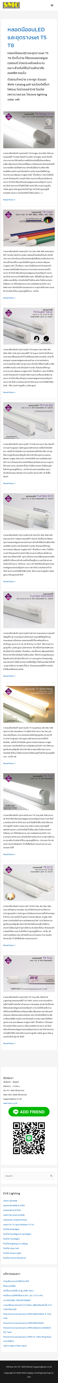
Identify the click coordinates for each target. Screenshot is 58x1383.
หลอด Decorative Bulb (14, 1215)
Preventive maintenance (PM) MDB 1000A (23, 1323)
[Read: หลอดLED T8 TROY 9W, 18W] (29, 973)
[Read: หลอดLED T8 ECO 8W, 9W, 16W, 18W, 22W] (29, 882)
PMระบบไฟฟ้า (9, 1286)
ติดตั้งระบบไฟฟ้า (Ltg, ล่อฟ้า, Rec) (18, 1290)
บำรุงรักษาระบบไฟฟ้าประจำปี (16, 1281)
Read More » (9, 199)
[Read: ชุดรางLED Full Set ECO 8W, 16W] (29, 511)
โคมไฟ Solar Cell (11, 1248)
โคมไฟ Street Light (12, 1253)
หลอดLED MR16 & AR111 (14, 1205)
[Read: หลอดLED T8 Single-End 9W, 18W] (29, 129)
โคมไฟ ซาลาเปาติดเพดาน (14, 1257)
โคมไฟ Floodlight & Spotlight (17, 1234)
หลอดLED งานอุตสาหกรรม (15, 1219)
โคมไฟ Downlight (11, 1229)
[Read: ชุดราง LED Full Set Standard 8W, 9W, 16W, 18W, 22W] (29, 609)
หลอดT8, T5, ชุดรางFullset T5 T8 (18, 1224)
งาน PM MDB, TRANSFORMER (16, 1300)
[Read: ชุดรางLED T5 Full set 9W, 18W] (29, 420)
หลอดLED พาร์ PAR (12, 1210)
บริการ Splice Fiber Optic (15, 1345)
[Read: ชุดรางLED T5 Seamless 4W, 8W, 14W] (29, 704)
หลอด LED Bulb (10, 1200)
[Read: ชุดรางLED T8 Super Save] (29, 325)
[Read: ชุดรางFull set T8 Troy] (29, 791)
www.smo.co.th (10, 1103)
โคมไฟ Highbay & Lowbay (15, 1243)
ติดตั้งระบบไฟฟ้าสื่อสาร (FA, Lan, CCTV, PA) (23, 1295)
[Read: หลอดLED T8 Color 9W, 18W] (29, 227)
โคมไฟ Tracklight (11, 1238)
